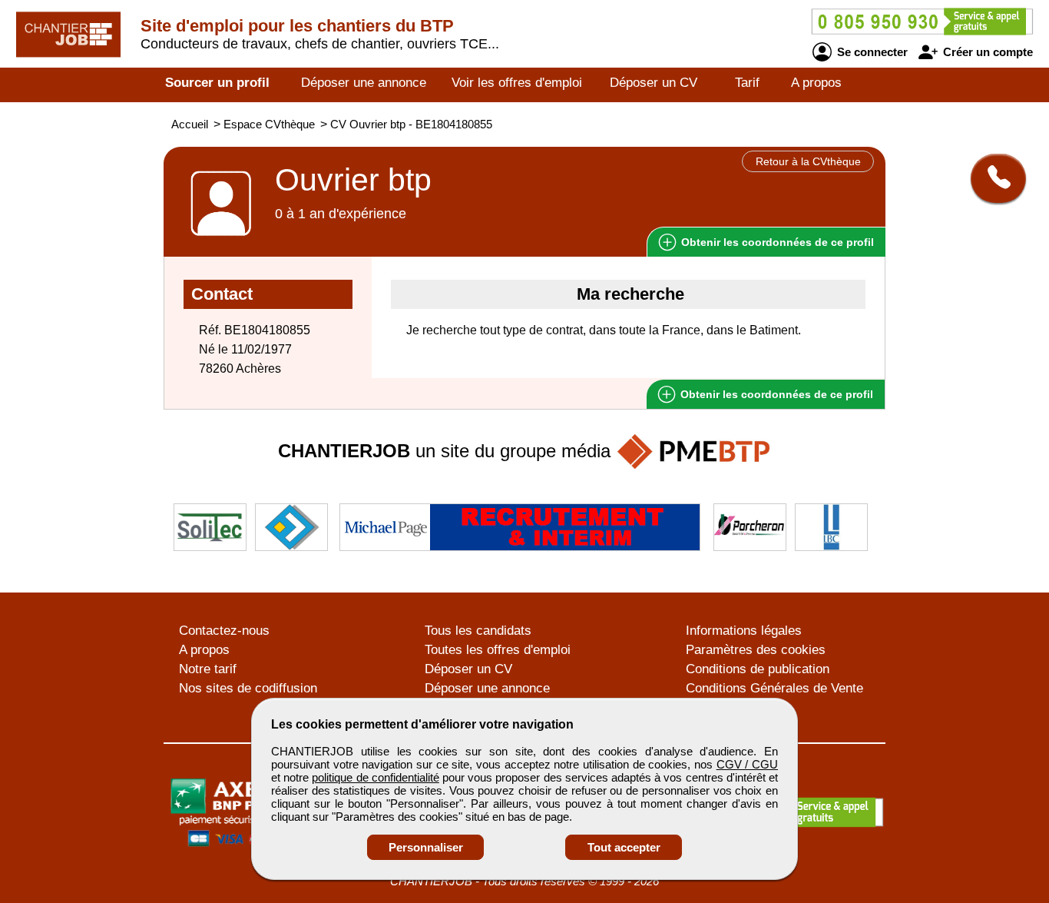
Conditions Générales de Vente (774, 688)
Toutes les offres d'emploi (498, 649)
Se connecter (871, 51)
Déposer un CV (653, 82)
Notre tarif (208, 669)
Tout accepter (623, 847)
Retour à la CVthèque (808, 161)
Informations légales (744, 630)
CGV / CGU (747, 764)
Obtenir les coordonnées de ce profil (775, 394)
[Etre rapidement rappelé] (992, 178)
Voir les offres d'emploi (517, 82)
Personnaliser (426, 847)
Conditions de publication (757, 669)
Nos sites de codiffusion (248, 688)
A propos (816, 82)
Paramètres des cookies (756, 649)
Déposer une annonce (363, 82)
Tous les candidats (478, 630)
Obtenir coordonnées (776, 242)
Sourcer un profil (217, 82)
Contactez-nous (224, 630)
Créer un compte (986, 51)
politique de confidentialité (375, 777)
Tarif (747, 82)
